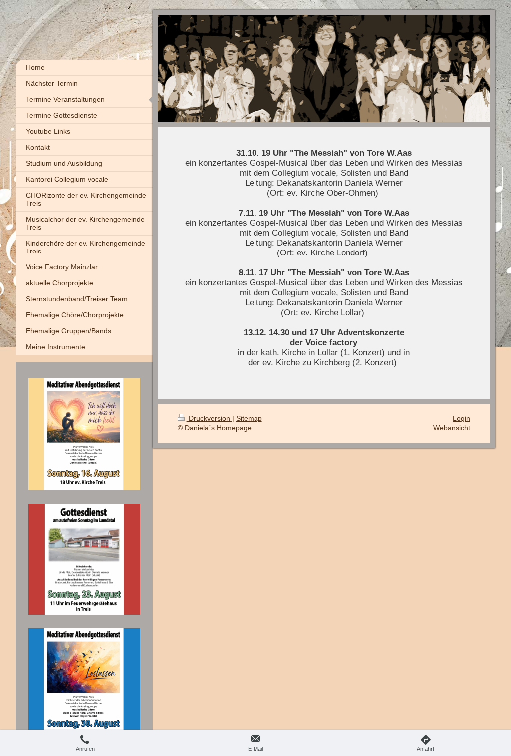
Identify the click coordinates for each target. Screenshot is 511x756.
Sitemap (249, 418)
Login (461, 418)
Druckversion (209, 418)
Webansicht (451, 428)
